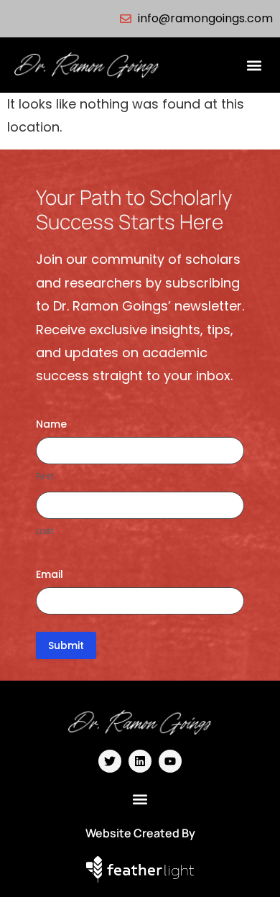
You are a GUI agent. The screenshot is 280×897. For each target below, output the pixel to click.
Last (45, 531)
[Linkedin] (140, 761)
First (45, 476)
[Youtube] (170, 761)
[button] (254, 65)
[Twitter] (109, 761)
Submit (66, 645)
